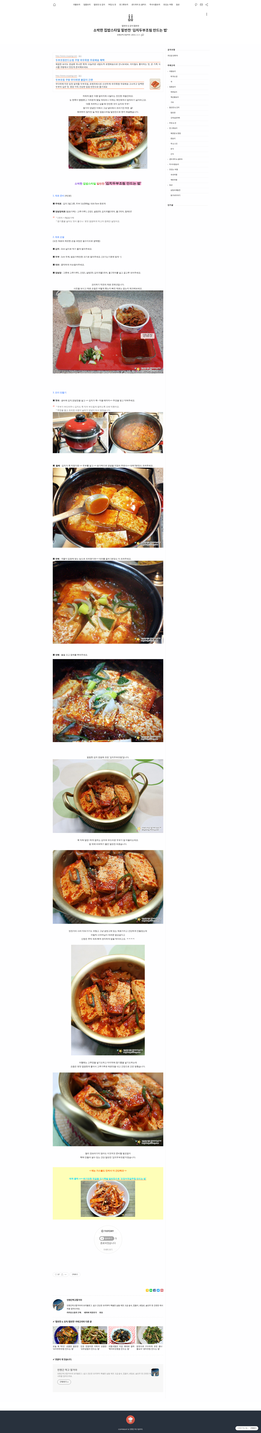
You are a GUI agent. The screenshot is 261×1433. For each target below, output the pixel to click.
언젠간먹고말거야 (123, 35)
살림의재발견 (175, 190)
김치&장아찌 (175, 118)
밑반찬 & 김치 (99, 5)
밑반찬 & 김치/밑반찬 (130, 26)
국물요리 (76, 5)
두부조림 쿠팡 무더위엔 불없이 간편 (74, 80)
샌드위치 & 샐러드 (138, 5)
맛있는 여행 (168, 5)
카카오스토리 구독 (74, 1313)
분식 (172, 149)
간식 (172, 154)
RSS (101, 1313)
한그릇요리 (123, 5)
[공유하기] (62, 1274)
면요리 (173, 139)
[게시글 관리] (65, 1274)
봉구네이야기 (175, 195)
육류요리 (174, 92)
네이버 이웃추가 (90, 1313)
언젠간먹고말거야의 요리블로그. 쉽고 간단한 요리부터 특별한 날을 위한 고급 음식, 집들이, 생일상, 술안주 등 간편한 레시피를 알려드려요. (104, 1375)
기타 (172, 102)
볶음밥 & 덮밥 (176, 133)
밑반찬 (173, 113)
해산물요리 (175, 97)
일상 (178, 5)
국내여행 (174, 175)
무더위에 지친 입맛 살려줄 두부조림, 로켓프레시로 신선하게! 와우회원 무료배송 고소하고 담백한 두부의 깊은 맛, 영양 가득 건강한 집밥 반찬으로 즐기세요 (100, 85)
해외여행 (174, 180)
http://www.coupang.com (66, 56)
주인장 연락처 (173, 56)
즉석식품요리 (155, 5)
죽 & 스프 (174, 144)
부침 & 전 (112, 5)
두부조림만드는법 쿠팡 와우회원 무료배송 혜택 (80, 60)
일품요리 (87, 5)
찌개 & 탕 (174, 77)
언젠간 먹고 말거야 (67, 1370)
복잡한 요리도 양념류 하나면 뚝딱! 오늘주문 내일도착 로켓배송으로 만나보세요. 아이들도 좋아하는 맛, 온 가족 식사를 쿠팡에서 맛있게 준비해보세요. (108, 65)
